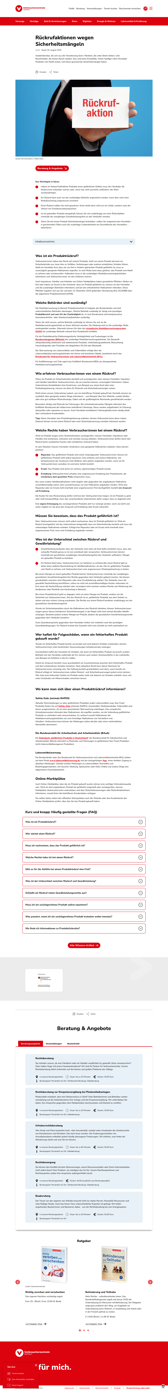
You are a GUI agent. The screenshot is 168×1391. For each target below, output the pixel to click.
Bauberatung (42, 1195)
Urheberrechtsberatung (49, 1125)
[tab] (80, 1330)
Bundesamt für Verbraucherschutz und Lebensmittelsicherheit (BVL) (69, 356)
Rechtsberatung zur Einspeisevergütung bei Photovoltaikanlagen (72, 1092)
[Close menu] (36, 1365)
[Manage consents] (163, 1386)
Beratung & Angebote (50, 168)
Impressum (69, 1388)
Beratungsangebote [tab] (30, 1044)
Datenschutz (85, 1388)
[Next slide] (150, 1282)
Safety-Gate (64, 706)
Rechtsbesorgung (45, 1162)
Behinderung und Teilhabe (100, 1292)
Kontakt (117, 1388)
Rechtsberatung (44, 1058)
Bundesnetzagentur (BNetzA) (50, 339)
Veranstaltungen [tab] (54, 1044)
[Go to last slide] (17, 1282)
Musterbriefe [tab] (73, 1044)
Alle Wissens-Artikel (82, 945)
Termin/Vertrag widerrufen (138, 1388)
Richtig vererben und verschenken (45, 1292)
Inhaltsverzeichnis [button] (45, 241)
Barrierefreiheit (102, 1388)
